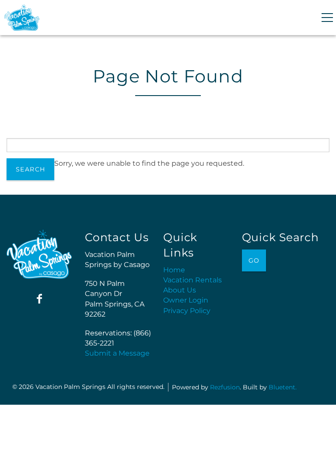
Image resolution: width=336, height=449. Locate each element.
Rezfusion (225, 387)
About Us (179, 290)
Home (174, 270)
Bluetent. (283, 387)
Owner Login (185, 300)
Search (30, 169)
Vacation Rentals (192, 280)
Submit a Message (117, 353)
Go (254, 260)
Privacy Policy (186, 310)
